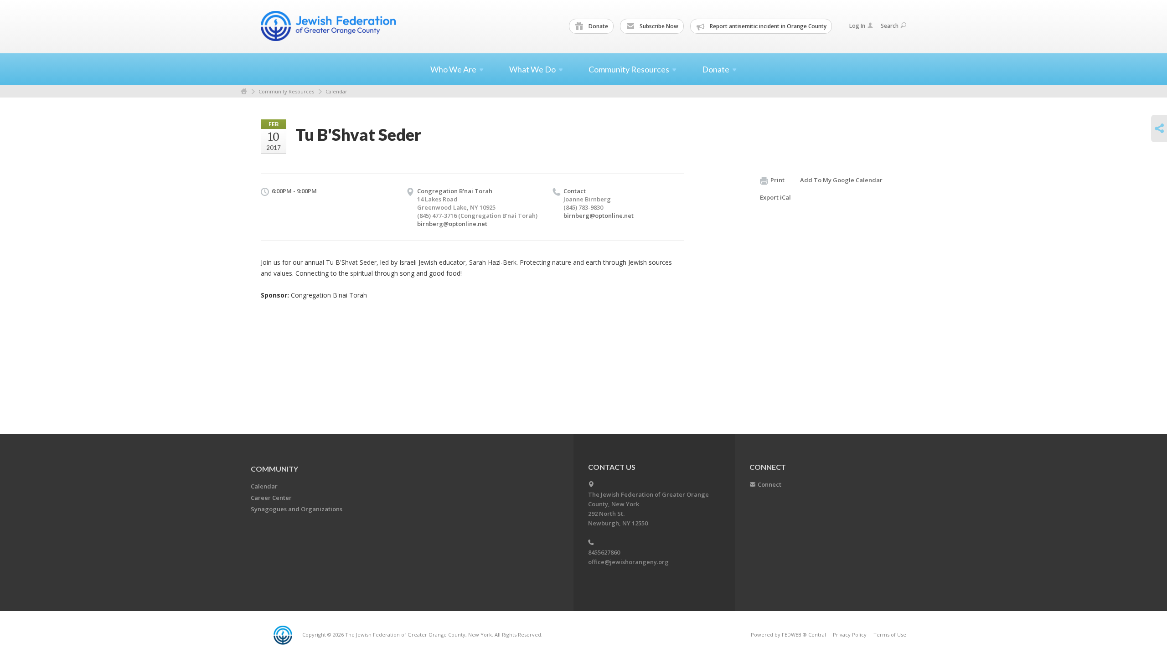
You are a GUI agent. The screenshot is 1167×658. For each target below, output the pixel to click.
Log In (857, 26)
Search (889, 26)
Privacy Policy (850, 634)
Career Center (271, 498)
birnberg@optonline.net (452, 224)
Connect (769, 484)
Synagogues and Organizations (296, 509)
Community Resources (286, 91)
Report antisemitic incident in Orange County (767, 26)
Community (274, 468)
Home (244, 91)
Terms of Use (889, 634)
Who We (453, 69)
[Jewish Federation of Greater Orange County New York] (329, 26)
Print (777, 180)
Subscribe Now (658, 26)
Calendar (336, 91)
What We (532, 69)
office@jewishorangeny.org (628, 562)
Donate (597, 26)
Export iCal (775, 197)
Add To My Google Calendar (841, 180)
